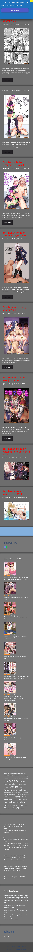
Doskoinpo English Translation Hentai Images (16, 719)
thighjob (17, 808)
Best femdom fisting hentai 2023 (14, 308)
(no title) (12, 877)
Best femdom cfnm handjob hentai (13, 379)
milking (26, 792)
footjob (14, 786)
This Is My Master (15, 839)
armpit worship (19, 773)
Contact (24, 946)
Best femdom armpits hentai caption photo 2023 (15, 759)
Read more (7, 80)
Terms (18, 946)
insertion (6, 792)
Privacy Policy (11, 946)
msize (16, 794)
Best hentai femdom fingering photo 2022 (15, 618)
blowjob (20, 776)
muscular (20, 795)
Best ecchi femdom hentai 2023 (13, 19)
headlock (15, 790)
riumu (6, 802)
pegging (15, 799)
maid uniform (15, 792)
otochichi (6, 799)
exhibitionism (22, 781)
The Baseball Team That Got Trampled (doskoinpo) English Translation (16, 677)
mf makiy (22, 792)
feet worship (17, 784)
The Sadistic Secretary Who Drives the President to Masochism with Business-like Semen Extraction (16, 917)
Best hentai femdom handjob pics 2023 (14, 739)
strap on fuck (10, 808)
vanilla (22, 808)
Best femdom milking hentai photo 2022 (15, 658)
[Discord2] (5, 547)
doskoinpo (12, 780)
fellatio (24, 784)
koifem (9, 792)
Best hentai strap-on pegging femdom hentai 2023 (16, 451)
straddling (21, 805)
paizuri (10, 799)
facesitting (8, 784)
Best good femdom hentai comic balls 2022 (16, 598)
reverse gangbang (23, 799)
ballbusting (14, 776)
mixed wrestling (9, 795)
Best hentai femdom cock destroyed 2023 (14, 234)
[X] (6, 547)
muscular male (11, 796)
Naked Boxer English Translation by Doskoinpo (15, 638)
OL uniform (25, 796)
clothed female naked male (18, 778)
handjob (8, 789)
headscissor (22, 790)
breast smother (7, 778)
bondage (25, 776)
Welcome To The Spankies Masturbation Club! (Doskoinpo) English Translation (14, 698)
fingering (7, 787)
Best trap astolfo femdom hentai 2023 (14, 163)
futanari (21, 787)
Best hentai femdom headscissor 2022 (14, 493)
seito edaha (15, 805)
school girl (14, 801)
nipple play (18, 797)
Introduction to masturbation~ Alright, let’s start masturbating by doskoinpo (16, 578)
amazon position (9, 774)
